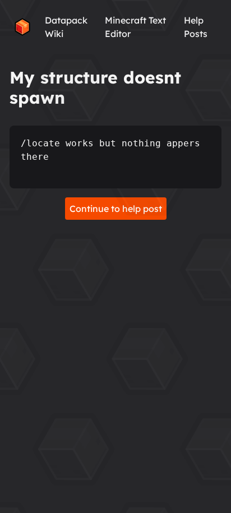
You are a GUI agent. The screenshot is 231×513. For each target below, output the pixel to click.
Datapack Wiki (66, 27)
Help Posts (195, 27)
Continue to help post (116, 208)
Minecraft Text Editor (135, 27)
